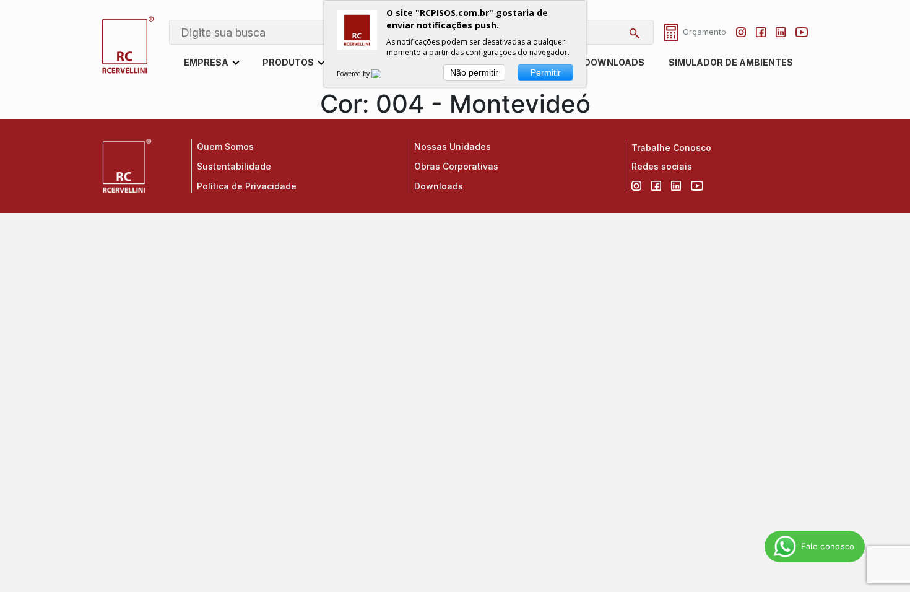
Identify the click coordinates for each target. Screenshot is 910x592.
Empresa (206, 62)
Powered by (354, 73)
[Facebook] (761, 32)
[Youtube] (801, 32)
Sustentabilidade (234, 166)
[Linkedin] (781, 32)
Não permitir (474, 72)
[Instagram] (741, 32)
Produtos (288, 62)
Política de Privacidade (247, 186)
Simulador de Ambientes (731, 62)
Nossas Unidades (452, 146)
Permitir (546, 72)
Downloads (614, 62)
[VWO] (383, 73)
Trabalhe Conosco (671, 147)
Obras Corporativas (456, 166)
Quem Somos (225, 146)
